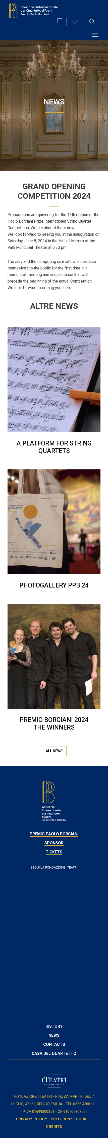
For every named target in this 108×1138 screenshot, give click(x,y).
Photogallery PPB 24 (54, 585)
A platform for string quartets (54, 447)
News (54, 1035)
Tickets (54, 852)
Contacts (54, 1044)
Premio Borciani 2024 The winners (54, 723)
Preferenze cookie (70, 1119)
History (54, 1026)
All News (54, 751)
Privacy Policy (31, 1119)
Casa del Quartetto (54, 1053)
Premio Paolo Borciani (54, 834)
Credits (54, 1126)
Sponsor (54, 843)
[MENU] (94, 33)
